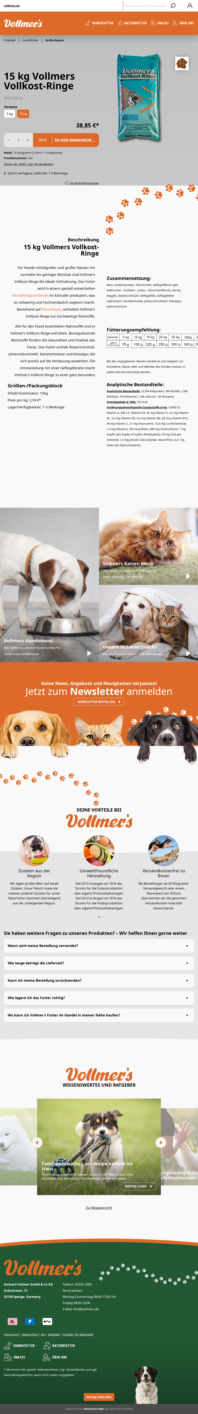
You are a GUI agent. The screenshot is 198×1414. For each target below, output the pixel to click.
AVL (43, 1334)
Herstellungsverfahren (30, 295)
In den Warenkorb (75, 140)
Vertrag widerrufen (99, 1397)
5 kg (10, 114)
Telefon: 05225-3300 (77, 1284)
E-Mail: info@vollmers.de (81, 1309)
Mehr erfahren (13, 98)
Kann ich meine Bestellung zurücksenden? (45, 980)
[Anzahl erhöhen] (27, 140)
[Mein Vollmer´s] (190, 6)
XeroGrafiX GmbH (94, 1408)
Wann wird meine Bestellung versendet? (43, 945)
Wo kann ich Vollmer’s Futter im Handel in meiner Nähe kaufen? (64, 1015)
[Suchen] (173, 6)
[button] (99, 917)
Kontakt (68, 1334)
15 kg (23, 114)
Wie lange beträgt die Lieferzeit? (36, 963)
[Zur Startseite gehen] (23, 23)
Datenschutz (30, 1334)
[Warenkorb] (181, 6)
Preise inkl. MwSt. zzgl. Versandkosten (28, 164)
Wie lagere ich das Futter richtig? (36, 997)
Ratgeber (54, 1334)
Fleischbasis (51, 309)
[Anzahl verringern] (9, 140)
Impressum (11, 1334)
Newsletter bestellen (97, 702)
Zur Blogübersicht (99, 1208)
